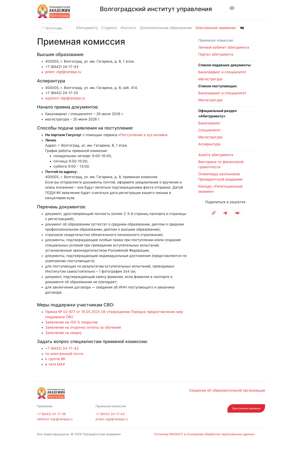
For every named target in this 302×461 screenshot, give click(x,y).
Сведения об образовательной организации (227, 390)
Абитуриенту (87, 28)
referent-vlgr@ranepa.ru (55, 419)
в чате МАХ (55, 364)
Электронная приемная (215, 28)
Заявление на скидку (63, 333)
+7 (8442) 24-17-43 (61, 348)
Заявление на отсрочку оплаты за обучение (83, 327)
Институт (128, 28)
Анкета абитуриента (215, 155)
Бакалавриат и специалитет (222, 72)
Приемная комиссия (215, 40)
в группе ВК (55, 359)
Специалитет (209, 130)
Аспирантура (209, 144)
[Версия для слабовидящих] (231, 8)
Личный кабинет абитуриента (223, 47)
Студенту (109, 28)
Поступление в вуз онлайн (143, 135)
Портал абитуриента (215, 54)
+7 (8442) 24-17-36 (51, 414)
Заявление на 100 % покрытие (71, 322)
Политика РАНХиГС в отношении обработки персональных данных (204, 434)
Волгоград (54, 28)
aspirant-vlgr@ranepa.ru (65, 98)
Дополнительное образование (166, 28)
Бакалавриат (209, 123)
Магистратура (210, 79)
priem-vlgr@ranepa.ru (63, 72)
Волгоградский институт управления (156, 9)
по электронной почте (64, 354)
